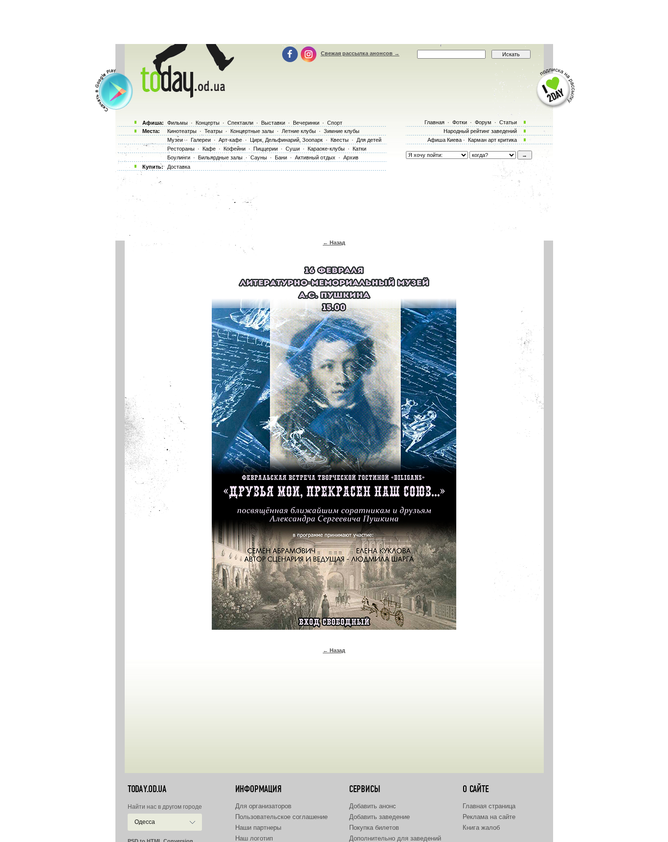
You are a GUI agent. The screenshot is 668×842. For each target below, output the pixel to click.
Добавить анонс (372, 806)
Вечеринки (306, 123)
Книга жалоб (481, 827)
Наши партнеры (258, 827)
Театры (213, 131)
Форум (483, 122)
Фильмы (177, 123)
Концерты (208, 123)
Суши (293, 149)
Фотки (459, 122)
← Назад (334, 242)
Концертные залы (252, 131)
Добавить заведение (379, 816)
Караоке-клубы (326, 149)
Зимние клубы (341, 131)
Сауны (258, 157)
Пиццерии (265, 149)
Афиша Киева (444, 140)
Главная (434, 122)
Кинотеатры (182, 131)
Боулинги (178, 157)
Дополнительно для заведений (395, 838)
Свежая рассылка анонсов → (360, 53)
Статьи (508, 122)
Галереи (201, 140)
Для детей (368, 140)
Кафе (209, 149)
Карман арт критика (492, 140)
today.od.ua (147, 789)
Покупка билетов (374, 827)
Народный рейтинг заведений (480, 131)
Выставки (273, 123)
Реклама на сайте (489, 816)
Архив (350, 157)
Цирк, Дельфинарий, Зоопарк (286, 140)
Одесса (144, 822)
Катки (359, 149)
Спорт (334, 123)
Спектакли (240, 123)
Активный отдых (315, 157)
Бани (281, 157)
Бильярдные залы (220, 157)
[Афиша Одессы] (185, 95)
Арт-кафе (230, 140)
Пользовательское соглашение (281, 816)
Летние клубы (299, 131)
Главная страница (489, 806)
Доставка (178, 167)
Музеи (175, 140)
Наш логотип (254, 838)
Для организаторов (263, 806)
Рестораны (181, 149)
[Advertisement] (334, 22)
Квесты (340, 140)
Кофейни (234, 149)
